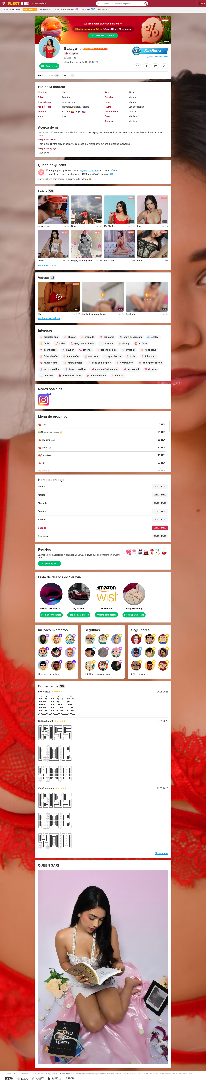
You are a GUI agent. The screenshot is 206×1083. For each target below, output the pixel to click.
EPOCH (58, 1073)
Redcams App (103, 10)
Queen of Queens (90, 170)
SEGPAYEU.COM (69, 1073)
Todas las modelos (12, 10)
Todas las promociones (65, 10)
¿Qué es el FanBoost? (157, 57)
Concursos (85, 10)
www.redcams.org (43, 1073)
